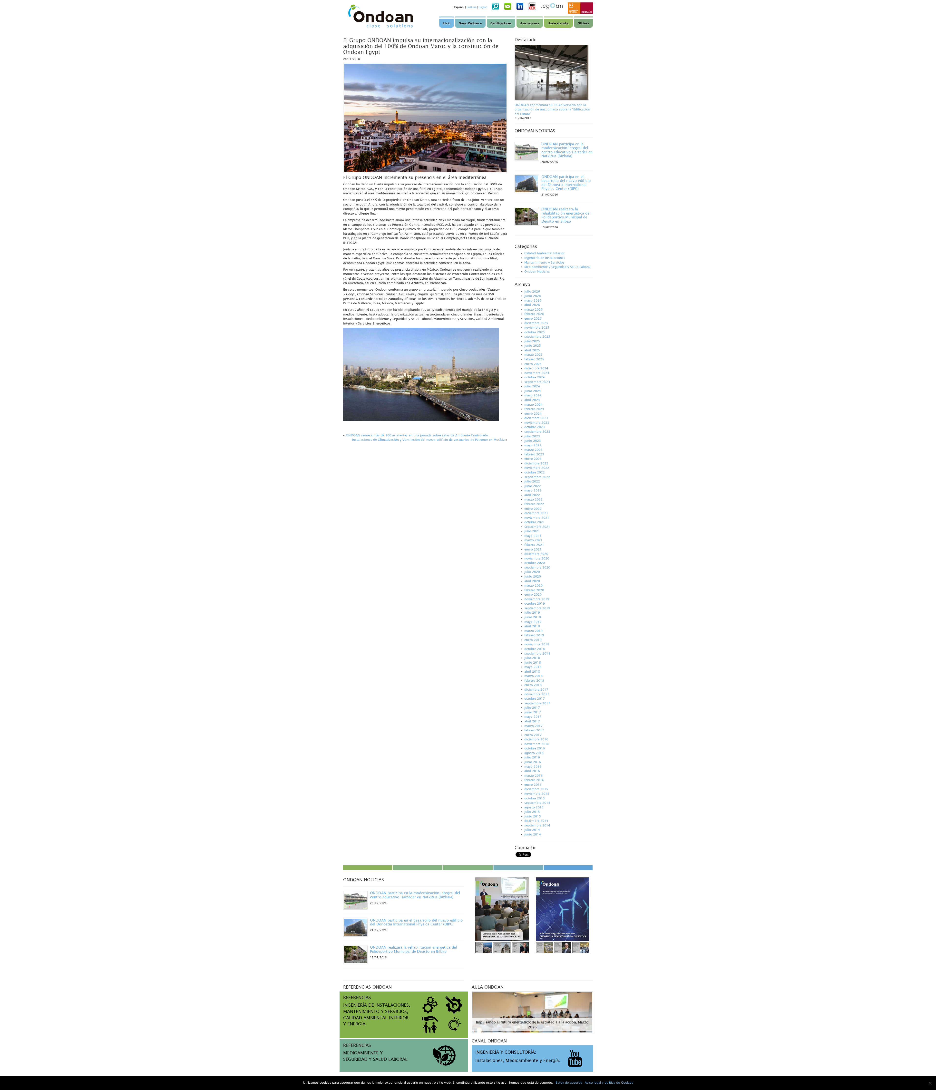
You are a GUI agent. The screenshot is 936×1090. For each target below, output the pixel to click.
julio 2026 (532, 291)
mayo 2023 (532, 445)
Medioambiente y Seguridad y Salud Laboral (557, 267)
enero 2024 (533, 413)
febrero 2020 (534, 590)
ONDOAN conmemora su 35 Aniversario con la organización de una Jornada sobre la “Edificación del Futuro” (552, 109)
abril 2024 (532, 400)
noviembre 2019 (536, 599)
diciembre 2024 (536, 368)
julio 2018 (532, 658)
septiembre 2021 (537, 527)
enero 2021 (533, 549)
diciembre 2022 (536, 463)
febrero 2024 (534, 409)
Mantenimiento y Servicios (544, 262)
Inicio (446, 23)
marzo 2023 (533, 450)
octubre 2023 (534, 427)
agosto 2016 (534, 753)
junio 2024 (532, 391)
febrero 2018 (534, 680)
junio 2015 (532, 816)
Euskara (472, 7)
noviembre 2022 (536, 468)
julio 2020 (532, 572)
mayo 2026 (532, 300)
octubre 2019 (534, 603)
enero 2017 (533, 735)
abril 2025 (532, 350)
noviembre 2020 (536, 558)
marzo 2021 (533, 540)
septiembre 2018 (537, 653)
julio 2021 (532, 531)
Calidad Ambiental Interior (544, 253)
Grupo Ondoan (469, 23)
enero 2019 (533, 640)
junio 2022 (532, 486)
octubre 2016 (534, 748)
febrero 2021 (534, 545)
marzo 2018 (533, 676)
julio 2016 (532, 757)
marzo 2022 (533, 499)
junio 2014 (532, 834)
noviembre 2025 (536, 327)
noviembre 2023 (536, 422)
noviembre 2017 (536, 694)
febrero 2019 (534, 635)
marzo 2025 (533, 354)
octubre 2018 (534, 649)
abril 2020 (532, 581)
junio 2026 (532, 296)
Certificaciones (501, 23)
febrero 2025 (534, 359)
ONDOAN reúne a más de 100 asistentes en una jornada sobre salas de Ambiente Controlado (417, 435)
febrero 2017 (534, 730)
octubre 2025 (534, 332)
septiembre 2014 (537, 825)
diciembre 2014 (536, 821)
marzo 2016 (533, 775)
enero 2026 (533, 318)
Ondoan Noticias (537, 271)
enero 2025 (533, 364)
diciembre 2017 (536, 689)
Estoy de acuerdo (569, 1082)
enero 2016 (533, 784)
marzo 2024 (533, 404)
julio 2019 (532, 612)
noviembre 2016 (536, 744)
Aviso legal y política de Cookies (609, 1082)
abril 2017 (532, 721)
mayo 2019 (532, 622)
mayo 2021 (532, 536)
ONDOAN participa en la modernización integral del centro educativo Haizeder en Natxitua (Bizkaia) (567, 150)
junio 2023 (532, 440)
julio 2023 (532, 436)
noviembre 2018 (536, 644)
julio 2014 (532, 830)
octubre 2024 (534, 377)
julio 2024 (532, 386)
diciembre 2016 (536, 739)
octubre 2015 (534, 798)
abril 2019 (532, 626)
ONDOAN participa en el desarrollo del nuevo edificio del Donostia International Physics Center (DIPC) (566, 182)
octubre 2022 (534, 472)
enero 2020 (533, 594)
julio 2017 (532, 707)
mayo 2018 (532, 667)
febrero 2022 (534, 504)
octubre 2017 (534, 698)
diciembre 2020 (536, 554)
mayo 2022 (532, 490)
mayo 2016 (532, 766)
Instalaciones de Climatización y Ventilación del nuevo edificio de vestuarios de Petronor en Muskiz (428, 440)
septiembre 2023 (537, 431)
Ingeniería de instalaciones (544, 258)
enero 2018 (533, 685)
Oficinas (583, 23)
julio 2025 (532, 341)
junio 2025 (532, 345)
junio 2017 (532, 712)
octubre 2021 (534, 522)
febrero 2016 (534, 780)
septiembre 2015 (537, 803)
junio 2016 (532, 762)
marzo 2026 (533, 309)
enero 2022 (533, 509)
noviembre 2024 (536, 373)
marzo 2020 (533, 585)
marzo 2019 (533, 631)
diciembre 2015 (536, 789)
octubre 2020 (534, 563)
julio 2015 (532, 812)
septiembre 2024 (537, 382)
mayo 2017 (532, 716)
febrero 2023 (534, 454)
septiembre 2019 (537, 608)
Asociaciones (529, 23)
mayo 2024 (532, 395)
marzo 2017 (533, 726)
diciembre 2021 (536, 513)
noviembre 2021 (536, 518)
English (483, 7)
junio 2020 (532, 576)
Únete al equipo (558, 23)
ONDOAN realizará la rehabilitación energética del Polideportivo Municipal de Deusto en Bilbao (565, 215)
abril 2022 (532, 495)
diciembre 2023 (536, 418)
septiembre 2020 (537, 567)
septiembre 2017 (537, 703)
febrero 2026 (534, 314)
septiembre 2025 (537, 336)
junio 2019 (532, 617)
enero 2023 (533, 459)
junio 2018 (532, 662)
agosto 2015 (534, 807)
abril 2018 (532, 671)
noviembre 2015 (536, 793)
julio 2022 (532, 481)
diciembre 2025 (536, 323)
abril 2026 (532, 305)
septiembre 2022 (537, 477)
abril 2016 (532, 771)
